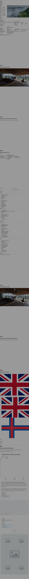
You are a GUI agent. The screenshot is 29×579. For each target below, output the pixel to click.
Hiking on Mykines (4, 226)
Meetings (17, 189)
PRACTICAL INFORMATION (5, 214)
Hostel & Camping (4, 211)
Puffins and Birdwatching (5, 225)
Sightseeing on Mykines (5, 224)
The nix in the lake (4, 246)
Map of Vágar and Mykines (5, 216)
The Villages (3, 242)
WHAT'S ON (1, 34)
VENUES (3, 220)
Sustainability (3, 250)
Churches (3, 197)
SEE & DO (1, 192)
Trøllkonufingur (4, 247)
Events (2, 198)
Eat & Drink (3, 203)
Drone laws (3, 217)
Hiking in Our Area (4, 201)
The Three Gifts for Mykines (5, 236)
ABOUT (1, 238)
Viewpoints (3, 196)
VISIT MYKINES (2, 221)
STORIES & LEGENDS (4, 244)
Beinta (2, 248)
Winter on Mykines (4, 234)
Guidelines (3, 230)
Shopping (3, 206)
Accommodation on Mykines (5, 231)
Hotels (2, 213)
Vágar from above (4, 204)
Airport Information (4, 215)
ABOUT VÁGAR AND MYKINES (5, 240)
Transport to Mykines (4, 233)
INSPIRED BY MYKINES (4, 235)
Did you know (3, 241)
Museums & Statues (4, 195)
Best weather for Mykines (5, 232)
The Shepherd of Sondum (5, 245)
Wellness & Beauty (4, 205)
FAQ (2, 229)
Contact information (4, 251)
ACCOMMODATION (4, 210)
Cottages (3, 212)
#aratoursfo (14, 532)
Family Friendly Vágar (4, 200)
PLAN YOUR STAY (2, 20)
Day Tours (3, 202)
